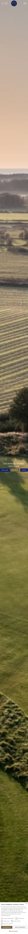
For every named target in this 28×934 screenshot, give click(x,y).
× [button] (26, 903)
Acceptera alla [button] (7, 927)
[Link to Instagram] (6, 3)
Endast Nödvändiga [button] (20, 927)
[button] (14, 931)
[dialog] (14, 918)
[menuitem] (24, 3)
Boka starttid (5, 470)
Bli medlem (15, 470)
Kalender (24, 470)
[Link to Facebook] (2, 3)
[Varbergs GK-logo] (14, 3)
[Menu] (24, 3)
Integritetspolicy (5, 915)
